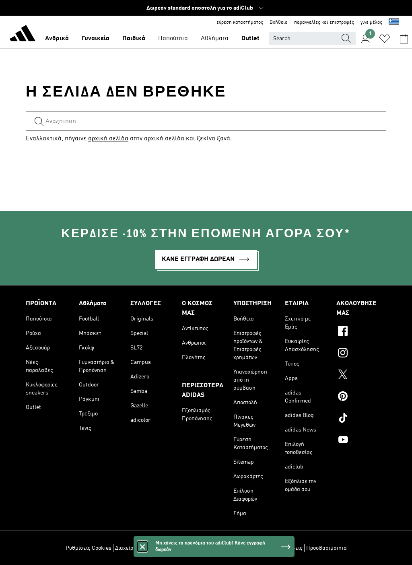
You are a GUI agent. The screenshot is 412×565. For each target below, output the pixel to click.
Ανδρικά (57, 38)
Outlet (250, 38)
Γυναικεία (95, 38)
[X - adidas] (361, 375)
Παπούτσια (173, 38)
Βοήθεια (279, 22)
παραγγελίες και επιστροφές (324, 22)
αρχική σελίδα (108, 139)
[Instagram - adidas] (361, 354)
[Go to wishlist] (384, 38)
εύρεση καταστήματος (239, 22)
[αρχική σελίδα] (22, 34)
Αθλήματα (215, 38)
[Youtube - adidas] (361, 441)
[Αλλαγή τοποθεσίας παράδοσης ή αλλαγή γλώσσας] (393, 22)
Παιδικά (133, 38)
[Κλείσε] (142, 546)
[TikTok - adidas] (361, 419)
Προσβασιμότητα (326, 548)
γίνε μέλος (371, 22)
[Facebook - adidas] (361, 332)
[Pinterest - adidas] (361, 397)
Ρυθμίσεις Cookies (88, 548)
